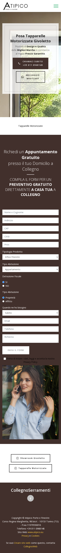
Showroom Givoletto (32, 458)
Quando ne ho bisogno (14, 307)
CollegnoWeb (30, 546)
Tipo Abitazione (10, 264)
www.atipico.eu (35, 532)
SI (6, 282)
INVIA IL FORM (16, 350)
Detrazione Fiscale (11, 276)
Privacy (25, 535)
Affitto (8, 301)
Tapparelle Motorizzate (32, 468)
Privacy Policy (30, 361)
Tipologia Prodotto (12, 251)
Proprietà (10, 297)
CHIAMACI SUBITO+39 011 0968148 (33, 63)
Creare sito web (22, 542)
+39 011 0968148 (35, 528)
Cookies (35, 535)
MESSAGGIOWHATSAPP (33, 77)
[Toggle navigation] (56, 6)
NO (7, 285)
